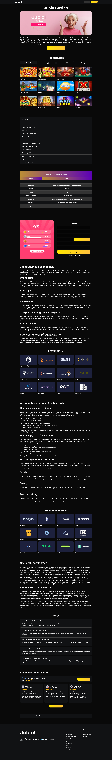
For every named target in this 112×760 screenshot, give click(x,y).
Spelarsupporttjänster (27, 153)
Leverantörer (25, 140)
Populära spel (25, 124)
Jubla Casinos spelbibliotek (29, 133)
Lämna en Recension (84, 679)
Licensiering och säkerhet (28, 156)
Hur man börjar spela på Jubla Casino (32, 143)
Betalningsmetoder (27, 149)
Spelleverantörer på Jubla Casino (30, 136)
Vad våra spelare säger (28, 162)
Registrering (25, 130)
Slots (82, 62)
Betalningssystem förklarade (29, 146)
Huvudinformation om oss (28, 127)
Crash (64, 62)
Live (46, 62)
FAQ (23, 159)
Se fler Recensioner (56, 706)
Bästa (27, 62)
